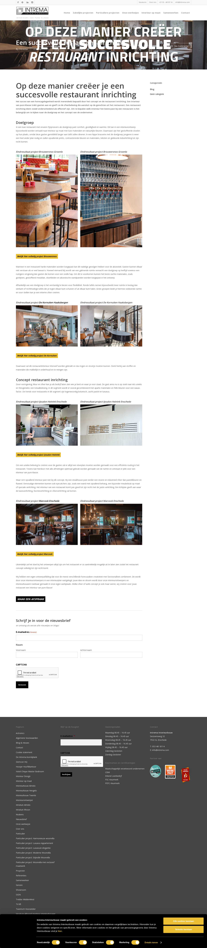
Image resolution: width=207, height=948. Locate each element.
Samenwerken (22, 880)
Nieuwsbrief (21, 819)
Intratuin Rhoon (23, 809)
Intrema (23, 49)
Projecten (20, 870)
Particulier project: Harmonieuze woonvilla (35, 838)
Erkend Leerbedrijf (113, 776)
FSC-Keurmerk (111, 779)
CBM (107, 772)
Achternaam (86, 650)
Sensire (19, 885)
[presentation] (82, 761)
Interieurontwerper (24, 800)
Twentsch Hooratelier (26, 909)
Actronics (20, 733)
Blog (56, 49)
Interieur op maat (24, 781)
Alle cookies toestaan (183, 921)
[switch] (83, 942)
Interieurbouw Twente (26, 795)
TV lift (18, 904)
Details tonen (151, 942)
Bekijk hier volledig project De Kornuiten (37, 355)
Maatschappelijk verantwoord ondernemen (124, 768)
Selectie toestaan (183, 929)
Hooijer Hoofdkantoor (26, 766)
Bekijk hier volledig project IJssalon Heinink (38, 454)
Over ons (20, 828)
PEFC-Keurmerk (112, 783)
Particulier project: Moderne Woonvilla (33, 852)
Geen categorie (157, 94)
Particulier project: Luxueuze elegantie (33, 848)
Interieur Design (23, 776)
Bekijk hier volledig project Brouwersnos (37, 256)
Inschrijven (66, 774)
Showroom (21, 890)
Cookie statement (24, 752)
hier (60, 931)
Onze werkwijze (23, 824)
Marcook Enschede (49, 500)
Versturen (22, 685)
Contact (19, 747)
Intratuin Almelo (23, 805)
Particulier (20, 833)
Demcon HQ (21, 762)
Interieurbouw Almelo (25, 785)
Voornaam (21, 650)
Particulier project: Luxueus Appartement (34, 843)
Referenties (21, 875)
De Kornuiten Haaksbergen (53, 302)
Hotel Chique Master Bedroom (30, 771)
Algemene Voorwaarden (27, 738)
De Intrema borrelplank (26, 757)
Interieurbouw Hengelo (26, 790)
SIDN (18, 894)
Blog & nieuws (22, 742)
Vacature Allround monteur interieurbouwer (35, 913)
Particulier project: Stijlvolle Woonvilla (33, 857)
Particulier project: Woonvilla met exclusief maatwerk (35, 864)
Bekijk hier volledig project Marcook (34, 554)
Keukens (20, 814)
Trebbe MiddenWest (25, 899)
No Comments (181, 46)
